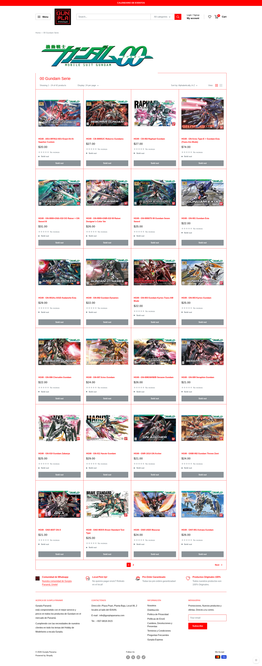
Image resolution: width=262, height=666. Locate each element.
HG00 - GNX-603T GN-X (49, 530)
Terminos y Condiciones (159, 631)
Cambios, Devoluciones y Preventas (159, 624)
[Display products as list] (221, 85)
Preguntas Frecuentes (158, 635)
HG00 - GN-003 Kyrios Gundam (196, 298)
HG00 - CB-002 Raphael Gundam (149, 139)
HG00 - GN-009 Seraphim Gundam (197, 377)
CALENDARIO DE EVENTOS (131, 3)
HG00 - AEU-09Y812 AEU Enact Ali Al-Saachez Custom (56, 140)
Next (217, 565)
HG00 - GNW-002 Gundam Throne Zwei (200, 453)
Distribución (153, 610)
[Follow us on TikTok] (143, 657)
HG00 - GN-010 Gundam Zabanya (54, 453)
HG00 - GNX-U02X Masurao (147, 530)
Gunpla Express (155, 640)
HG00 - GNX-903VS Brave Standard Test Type (105, 531)
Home (38, 33)
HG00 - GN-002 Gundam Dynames (102, 298)
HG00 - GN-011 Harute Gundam (101, 453)
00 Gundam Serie (51, 33)
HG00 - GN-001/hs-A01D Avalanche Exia (57, 298)
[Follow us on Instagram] (138, 657)
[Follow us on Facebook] (128, 657)
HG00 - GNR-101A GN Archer (147, 453)
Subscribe (197, 626)
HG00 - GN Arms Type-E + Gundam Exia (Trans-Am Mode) (200, 140)
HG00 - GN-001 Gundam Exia (195, 218)
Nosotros (151, 605)
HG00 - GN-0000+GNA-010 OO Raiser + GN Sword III (58, 220)
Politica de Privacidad (158, 614)
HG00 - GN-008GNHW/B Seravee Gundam (153, 377)
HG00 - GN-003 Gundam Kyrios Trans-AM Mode (153, 299)
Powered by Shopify (44, 655)
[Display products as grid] (216, 85)
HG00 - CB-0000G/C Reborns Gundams (104, 139)
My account (193, 18)
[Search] (178, 17)
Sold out (59, 163)
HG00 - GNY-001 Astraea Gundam (197, 530)
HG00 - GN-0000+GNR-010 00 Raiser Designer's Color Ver (103, 220)
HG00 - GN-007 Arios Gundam (100, 377)
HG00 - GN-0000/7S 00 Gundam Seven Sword (152, 220)
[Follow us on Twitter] (133, 657)
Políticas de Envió (156, 619)
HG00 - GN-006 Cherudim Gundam (54, 377)
